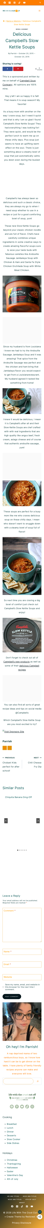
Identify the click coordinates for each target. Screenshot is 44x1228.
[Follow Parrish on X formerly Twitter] (9, 748)
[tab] (17, 850)
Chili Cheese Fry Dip (34, 762)
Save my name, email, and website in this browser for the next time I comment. (22, 987)
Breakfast (12, 1124)
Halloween (12, 1167)
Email (7, 964)
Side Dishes (13, 1143)
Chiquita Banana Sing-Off (18, 797)
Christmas (12, 1160)
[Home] (4, 21)
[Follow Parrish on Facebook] (5, 748)
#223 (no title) (30, 1196)
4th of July (12, 1179)
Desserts (11, 1135)
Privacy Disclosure (22, 1223)
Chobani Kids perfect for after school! (11, 764)
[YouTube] (24, 3)
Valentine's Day (15, 1175)
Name (7, 951)
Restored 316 (32, 1216)
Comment (10, 910)
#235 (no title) (15, 1199)
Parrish (14, 53)
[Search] (37, 1081)
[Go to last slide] (6, 820)
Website (8, 977)
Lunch (10, 1128)
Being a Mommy (22, 29)
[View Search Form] (40, 2)
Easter (10, 1171)
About (22, 1202)
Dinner (10, 1131)
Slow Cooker (13, 1139)
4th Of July (31, 1199)
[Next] (38, 820)
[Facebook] (5, 3)
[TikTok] (19, 3)
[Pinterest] (14, 3)
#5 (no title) (13, 1196)
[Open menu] (39, 10)
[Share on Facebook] (8, 69)
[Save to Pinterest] (18, 69)
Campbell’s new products (16, 661)
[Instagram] (9, 3)
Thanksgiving (14, 1164)
